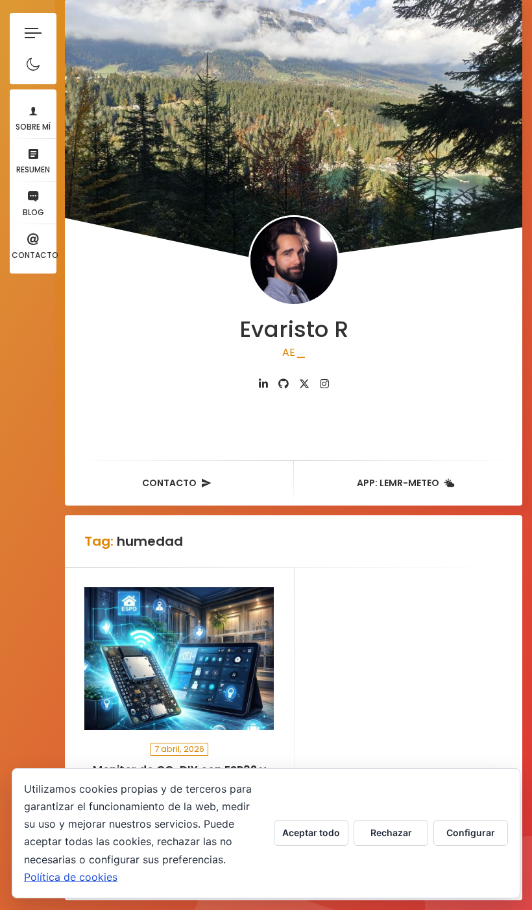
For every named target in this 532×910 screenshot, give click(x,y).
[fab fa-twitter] (304, 384)
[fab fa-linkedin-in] (263, 384)
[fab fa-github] (283, 384)
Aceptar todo (311, 832)
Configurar (470, 832)
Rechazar (391, 832)
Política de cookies (70, 876)
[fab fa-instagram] (324, 384)
